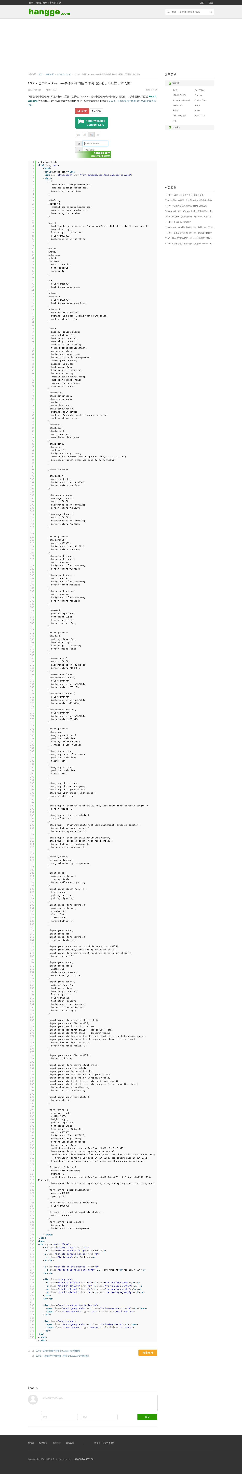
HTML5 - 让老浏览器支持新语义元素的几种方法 (186, 205)
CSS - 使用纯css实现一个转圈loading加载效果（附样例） (189, 200)
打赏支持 (70, 1442)
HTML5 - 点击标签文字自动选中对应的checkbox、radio (189, 243)
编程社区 (176, 83)
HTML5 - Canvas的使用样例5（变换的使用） (185, 195)
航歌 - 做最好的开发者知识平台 (45, 2)
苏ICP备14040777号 (84, 1459)
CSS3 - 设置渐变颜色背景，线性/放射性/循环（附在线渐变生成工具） (189, 238)
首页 (202, 2)
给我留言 (43, 1442)
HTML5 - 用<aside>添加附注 (178, 222)
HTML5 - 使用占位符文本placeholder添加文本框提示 (188, 232)
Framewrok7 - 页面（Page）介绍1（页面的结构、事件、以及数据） (189, 211)
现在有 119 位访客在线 (104, 1442)
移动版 (31, 1442)
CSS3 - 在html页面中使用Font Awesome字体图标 (58, 1351)
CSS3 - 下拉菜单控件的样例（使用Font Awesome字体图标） (63, 1356)
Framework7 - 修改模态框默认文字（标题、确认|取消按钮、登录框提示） (189, 227)
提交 (147, 1416)
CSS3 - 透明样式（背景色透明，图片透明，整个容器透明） (189, 216)
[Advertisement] (121, 45)
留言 (211, 2)
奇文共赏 (176, 127)
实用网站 (57, 1442)
